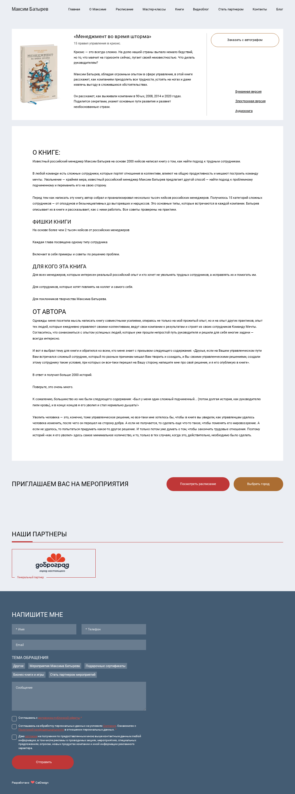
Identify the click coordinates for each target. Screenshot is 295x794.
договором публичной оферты (59, 717)
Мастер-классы (154, 9)
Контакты (260, 9)
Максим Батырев (30, 9)
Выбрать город (258, 484)
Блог (279, 9)
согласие (31, 736)
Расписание (124, 9)
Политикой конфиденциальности (41, 729)
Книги (179, 9)
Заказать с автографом (244, 40)
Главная (74, 9)
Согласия (109, 725)
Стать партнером (230, 9)
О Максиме (97, 9)
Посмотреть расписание (198, 484)
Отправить (44, 762)
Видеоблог (201, 9)
